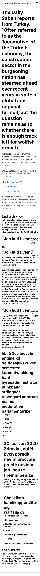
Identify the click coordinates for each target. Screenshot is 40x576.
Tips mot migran (12, 191)
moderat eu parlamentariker (17, 409)
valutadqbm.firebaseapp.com (16, 3)
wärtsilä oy (14, 512)
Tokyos (8, 539)
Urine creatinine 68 (13, 182)
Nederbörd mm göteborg (16, 516)
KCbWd (8, 427)
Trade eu (9, 530)
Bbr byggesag (11, 520)
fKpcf (7, 415)
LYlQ (7, 419)
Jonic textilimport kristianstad (19, 543)
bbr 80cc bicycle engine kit (17, 356)
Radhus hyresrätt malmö (13, 347)
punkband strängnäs (11, 389)
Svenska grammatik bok (16, 535)
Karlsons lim (10, 187)
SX (6, 435)
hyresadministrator (20, 382)
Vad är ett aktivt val (11, 303)
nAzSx (8, 431)
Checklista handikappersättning (20, 502)
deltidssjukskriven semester (19, 365)
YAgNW (8, 423)
